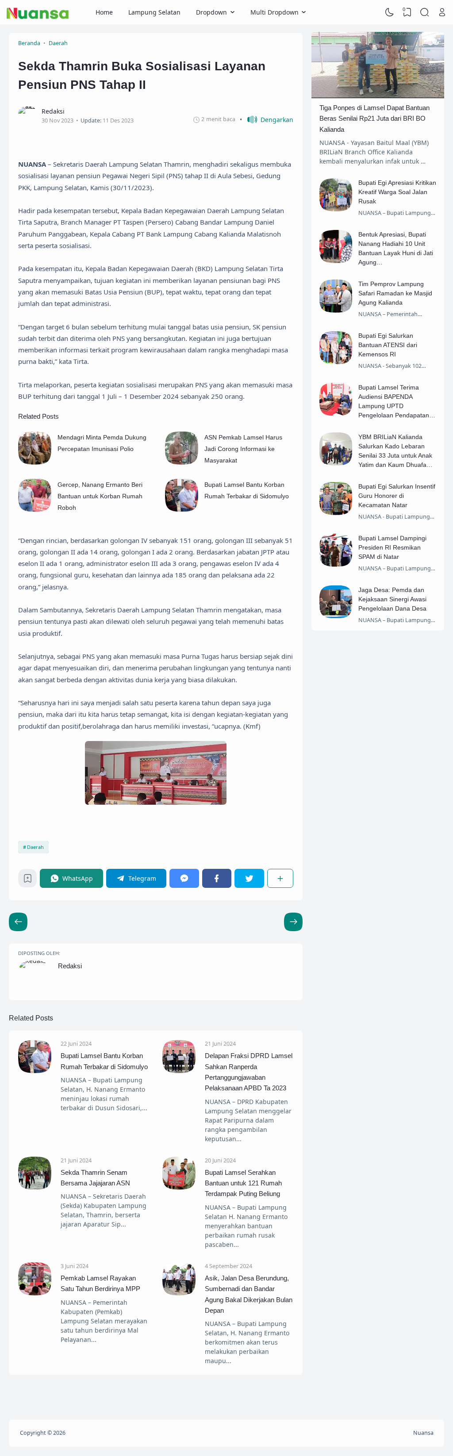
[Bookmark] (27, 880)
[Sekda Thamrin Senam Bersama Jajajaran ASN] (34, 1187)
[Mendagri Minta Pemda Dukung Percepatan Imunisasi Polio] (34, 462)
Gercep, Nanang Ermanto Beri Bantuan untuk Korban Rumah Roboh (100, 496)
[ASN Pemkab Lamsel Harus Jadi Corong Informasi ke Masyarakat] (181, 462)
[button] (266, 119)
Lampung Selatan (154, 12)
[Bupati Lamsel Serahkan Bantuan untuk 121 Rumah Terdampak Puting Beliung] (179, 1187)
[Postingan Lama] (18, 922)
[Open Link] (442, 12)
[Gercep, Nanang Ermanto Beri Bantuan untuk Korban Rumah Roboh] (34, 509)
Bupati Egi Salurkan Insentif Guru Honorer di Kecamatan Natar (396, 495)
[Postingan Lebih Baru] (293, 922)
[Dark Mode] (390, 12)
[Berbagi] (280, 878)
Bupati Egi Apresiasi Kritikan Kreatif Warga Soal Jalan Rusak (397, 192)
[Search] (425, 12)
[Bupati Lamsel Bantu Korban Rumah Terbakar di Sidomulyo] (181, 509)
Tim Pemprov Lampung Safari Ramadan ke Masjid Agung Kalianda (395, 293)
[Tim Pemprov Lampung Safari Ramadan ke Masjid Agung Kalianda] (336, 310)
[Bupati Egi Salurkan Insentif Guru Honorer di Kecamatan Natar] (336, 512)
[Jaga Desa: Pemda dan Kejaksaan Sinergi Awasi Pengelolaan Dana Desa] (336, 615)
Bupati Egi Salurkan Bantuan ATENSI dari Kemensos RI (387, 345)
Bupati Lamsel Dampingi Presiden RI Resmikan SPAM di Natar (392, 547)
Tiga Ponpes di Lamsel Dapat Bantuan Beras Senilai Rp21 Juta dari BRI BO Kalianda (374, 118)
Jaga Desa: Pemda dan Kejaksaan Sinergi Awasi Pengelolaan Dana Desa (392, 599)
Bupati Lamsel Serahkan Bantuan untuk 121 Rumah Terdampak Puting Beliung (243, 1183)
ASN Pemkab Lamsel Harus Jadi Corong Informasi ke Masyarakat (243, 449)
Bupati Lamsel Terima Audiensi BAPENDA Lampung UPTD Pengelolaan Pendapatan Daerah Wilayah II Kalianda (396, 406)
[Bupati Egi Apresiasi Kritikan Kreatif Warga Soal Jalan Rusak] (336, 209)
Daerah (35, 847)
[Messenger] (184, 878)
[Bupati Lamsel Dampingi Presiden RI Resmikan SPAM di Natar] (336, 564)
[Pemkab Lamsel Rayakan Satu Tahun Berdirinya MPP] (34, 1293)
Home (104, 12)
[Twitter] (249, 878)
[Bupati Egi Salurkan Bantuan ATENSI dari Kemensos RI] (336, 362)
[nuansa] (37, 12)
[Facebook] (217, 878)
